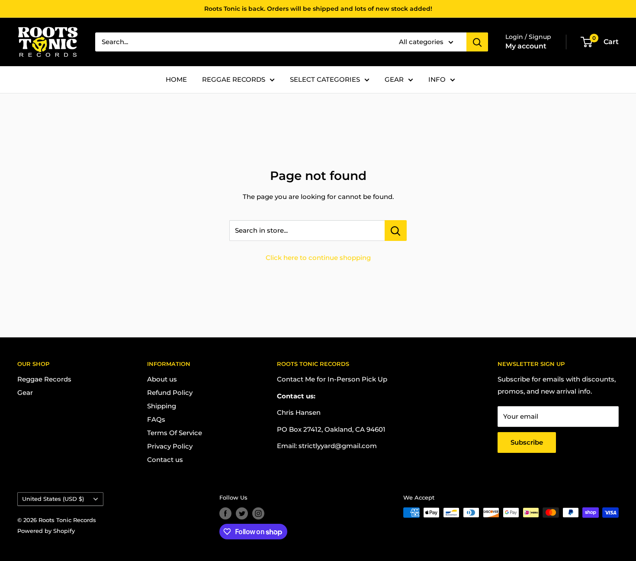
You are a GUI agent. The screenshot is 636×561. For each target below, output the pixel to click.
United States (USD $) (53, 499)
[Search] (477, 41)
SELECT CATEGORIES (325, 79)
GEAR (394, 79)
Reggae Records (44, 379)
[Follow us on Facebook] (225, 513)
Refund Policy (170, 392)
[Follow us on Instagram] (258, 513)
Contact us (165, 459)
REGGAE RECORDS (233, 79)
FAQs (156, 419)
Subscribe (527, 442)
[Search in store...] (396, 230)
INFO (437, 79)
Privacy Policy (170, 446)
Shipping (161, 406)
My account (525, 46)
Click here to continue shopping (318, 257)
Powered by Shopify (46, 530)
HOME (176, 79)
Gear (25, 392)
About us (162, 379)
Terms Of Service (174, 433)
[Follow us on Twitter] (242, 513)
